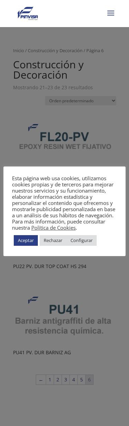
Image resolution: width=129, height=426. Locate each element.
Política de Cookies (53, 227)
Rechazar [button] (53, 240)
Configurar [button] (82, 240)
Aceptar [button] (26, 240)
